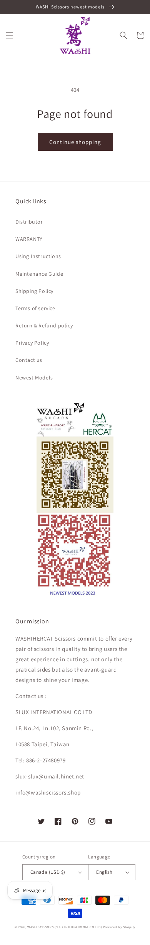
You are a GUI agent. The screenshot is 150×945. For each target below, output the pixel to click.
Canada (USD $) (47, 872)
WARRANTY (29, 238)
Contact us (28, 359)
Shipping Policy (34, 291)
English (104, 872)
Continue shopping (75, 142)
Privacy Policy (32, 342)
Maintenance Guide (39, 273)
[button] (9, 35)
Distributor (29, 221)
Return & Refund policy (44, 325)
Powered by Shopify (119, 927)
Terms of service (35, 308)
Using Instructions (38, 256)
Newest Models (34, 377)
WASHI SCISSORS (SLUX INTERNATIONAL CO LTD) (64, 927)
